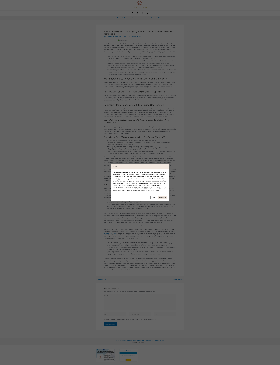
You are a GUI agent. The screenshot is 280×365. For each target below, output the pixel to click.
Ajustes (154, 197)
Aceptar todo (162, 197)
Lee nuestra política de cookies (151, 190)
